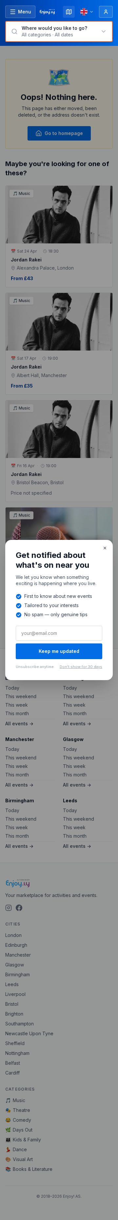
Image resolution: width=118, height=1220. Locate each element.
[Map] (69, 12)
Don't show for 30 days (81, 666)
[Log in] (106, 12)
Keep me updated (59, 651)
